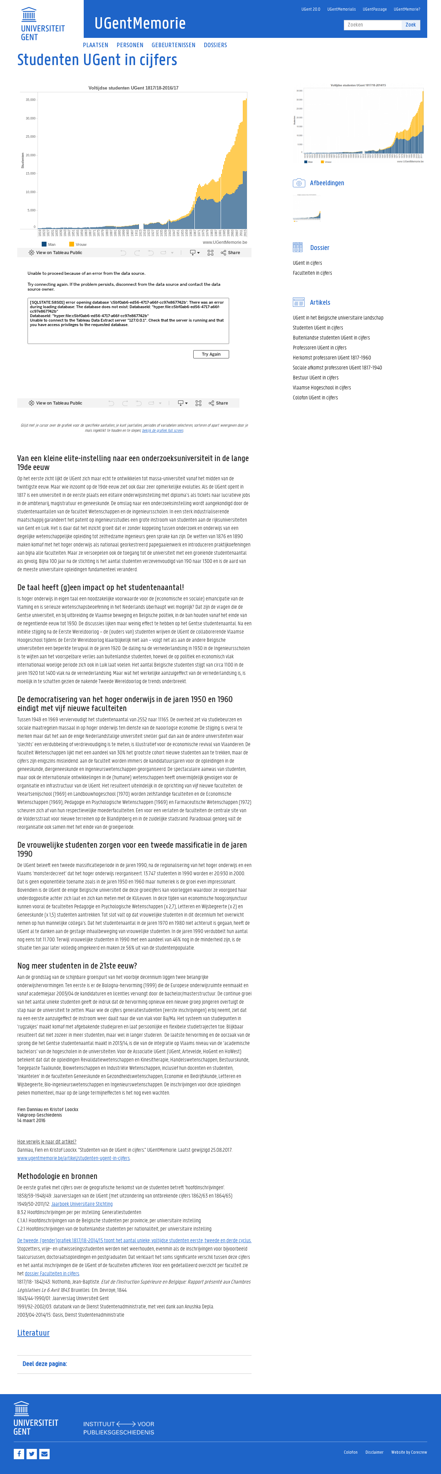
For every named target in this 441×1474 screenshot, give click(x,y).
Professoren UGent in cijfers (320, 347)
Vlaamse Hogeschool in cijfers (322, 387)
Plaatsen (95, 45)
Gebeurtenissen (173, 45)
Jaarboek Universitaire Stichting (82, 1203)
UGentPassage (375, 9)
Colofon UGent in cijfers (315, 397)
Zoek (411, 25)
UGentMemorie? (407, 9)
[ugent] (43, 19)
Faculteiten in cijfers (312, 272)
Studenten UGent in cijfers (318, 327)
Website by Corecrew (409, 1452)
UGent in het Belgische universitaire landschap (338, 317)
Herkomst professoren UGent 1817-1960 (332, 357)
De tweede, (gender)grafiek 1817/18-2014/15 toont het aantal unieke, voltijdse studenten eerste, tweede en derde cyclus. (134, 1240)
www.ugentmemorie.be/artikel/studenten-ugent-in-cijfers (73, 1157)
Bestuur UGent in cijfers (316, 377)
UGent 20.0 (310, 9)
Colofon (351, 1452)
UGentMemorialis (341, 9)
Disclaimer (374, 1452)
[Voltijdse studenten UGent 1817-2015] (306, 208)
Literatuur (33, 1333)
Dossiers (215, 45)
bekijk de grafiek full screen (162, 430)
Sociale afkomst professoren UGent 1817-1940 (337, 367)
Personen (129, 45)
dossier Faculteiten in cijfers (52, 1273)
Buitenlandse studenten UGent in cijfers (331, 337)
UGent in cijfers (307, 262)
